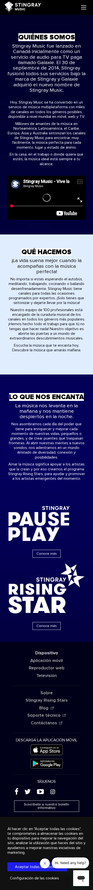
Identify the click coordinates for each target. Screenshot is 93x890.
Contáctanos (44, 723)
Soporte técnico (44, 715)
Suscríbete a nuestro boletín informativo (46, 806)
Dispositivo (46, 653)
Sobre (46, 693)
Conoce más (46, 553)
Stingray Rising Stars (47, 700)
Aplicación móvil (46, 661)
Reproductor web (46, 668)
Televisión (46, 676)
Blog (43, 708)
